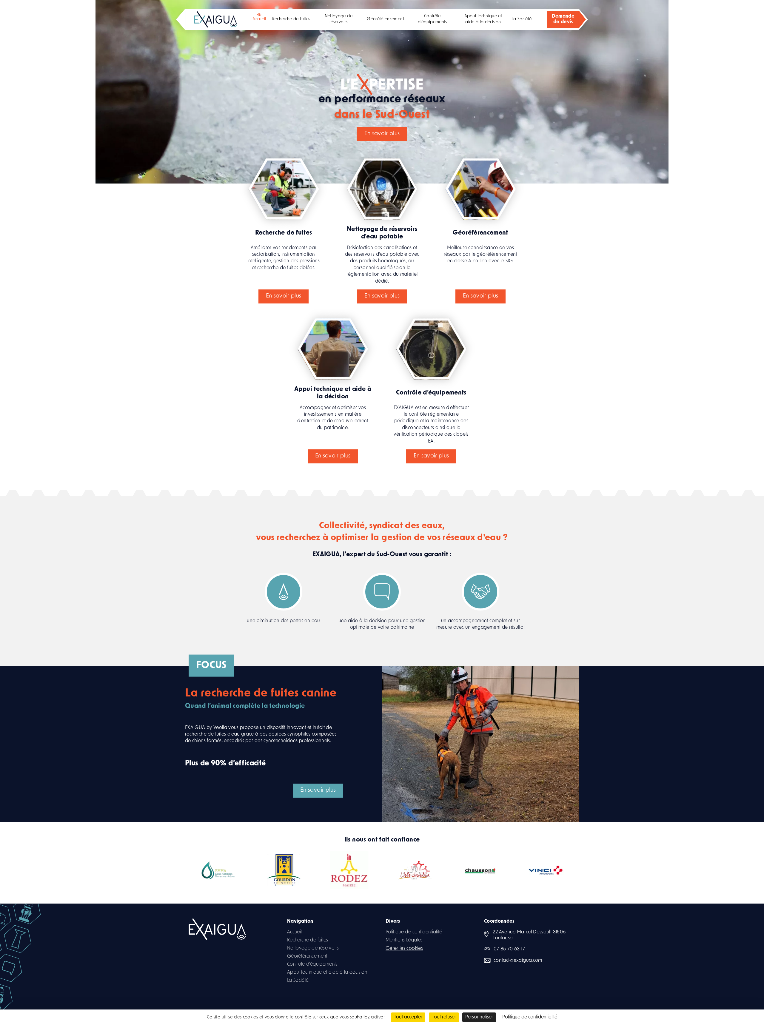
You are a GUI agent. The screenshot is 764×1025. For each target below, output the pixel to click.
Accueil (259, 19)
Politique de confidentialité (414, 932)
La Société (522, 19)
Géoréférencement (385, 19)
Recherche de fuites (291, 19)
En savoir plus (220, 118)
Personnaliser (479, 1017)
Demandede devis (563, 19)
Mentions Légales (404, 940)
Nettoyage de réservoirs (338, 19)
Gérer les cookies (404, 948)
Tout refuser (444, 1017)
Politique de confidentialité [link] (529, 1017)
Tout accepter (408, 1017)
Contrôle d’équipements (432, 19)
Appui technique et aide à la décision (483, 19)
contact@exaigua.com (518, 960)
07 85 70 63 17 (509, 949)
